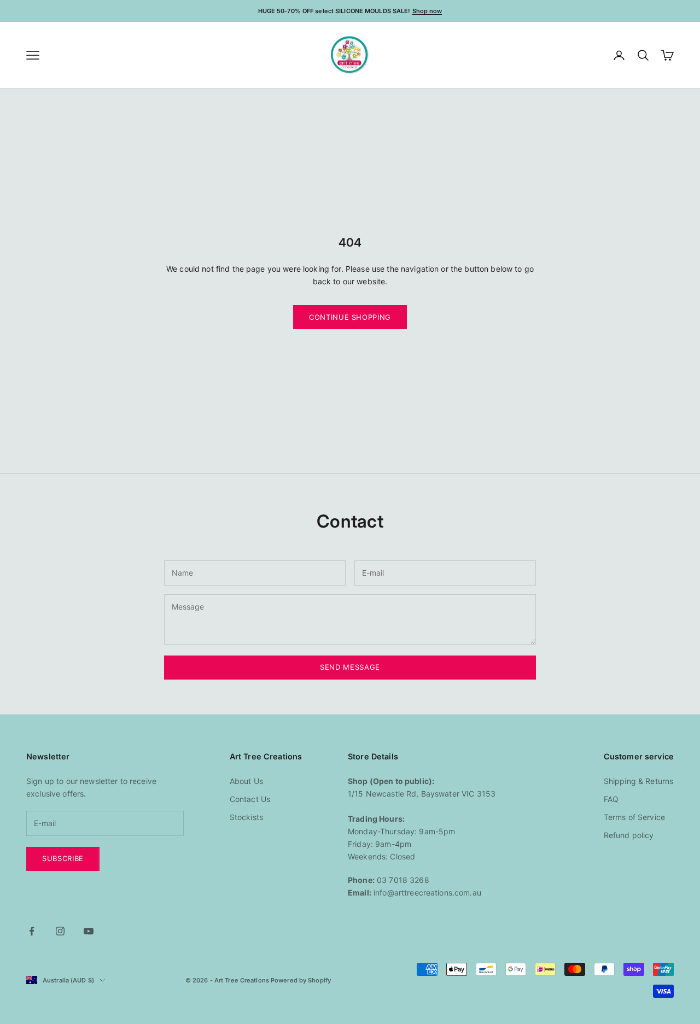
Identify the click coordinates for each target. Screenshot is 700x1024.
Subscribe (63, 858)
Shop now (427, 11)
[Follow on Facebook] (31, 931)
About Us (246, 781)
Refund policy (629, 835)
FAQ (611, 799)
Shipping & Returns (639, 781)
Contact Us (250, 799)
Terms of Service (634, 817)
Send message (350, 667)
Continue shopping (350, 317)
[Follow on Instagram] (60, 931)
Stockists (246, 817)
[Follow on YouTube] (88, 931)
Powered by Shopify (301, 980)
